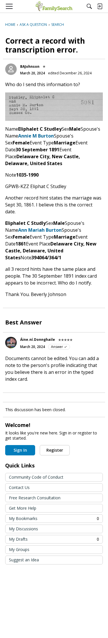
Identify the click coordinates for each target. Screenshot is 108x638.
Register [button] (54, 450)
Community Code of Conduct (36, 477)
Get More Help (22, 508)
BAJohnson (29, 66)
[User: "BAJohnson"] (11, 69)
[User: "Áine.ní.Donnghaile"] (11, 342)
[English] (54, 6)
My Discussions (23, 528)
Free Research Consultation (34, 497)
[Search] (89, 6)
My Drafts (54, 539)
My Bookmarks (54, 518)
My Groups (19, 549)
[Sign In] (99, 6)
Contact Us (19, 487)
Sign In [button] (20, 450)
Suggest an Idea (24, 559)
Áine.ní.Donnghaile (37, 339)
